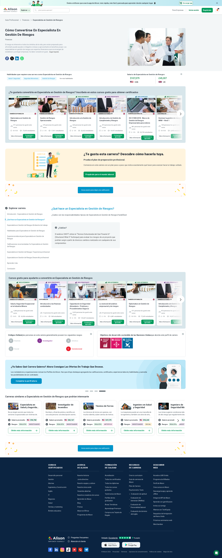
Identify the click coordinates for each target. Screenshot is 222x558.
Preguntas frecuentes (79, 537)
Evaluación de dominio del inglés (139, 512)
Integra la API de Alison (161, 498)
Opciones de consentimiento (138, 552)
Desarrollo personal (55, 475)
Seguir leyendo (54, 52)
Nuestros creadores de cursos (88, 495)
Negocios (51, 499)
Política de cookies (155, 552)
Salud (50, 503)
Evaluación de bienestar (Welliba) (137, 499)
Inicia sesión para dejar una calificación (95, 190)
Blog (79, 503)
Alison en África (83, 511)
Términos (124, 552)
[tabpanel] (95, 374)
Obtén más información (21, 430)
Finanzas (25, 20)
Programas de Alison (85, 515)
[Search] (35, 10)
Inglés (50, 491)
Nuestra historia (83, 475)
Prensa (80, 507)
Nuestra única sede (84, 487)
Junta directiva (82, 479)
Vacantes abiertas (84, 491)
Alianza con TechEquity (161, 510)
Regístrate (207, 10)
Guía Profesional (12, 20)
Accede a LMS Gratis (160, 475)
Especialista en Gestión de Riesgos (48, 20)
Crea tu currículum (135, 475)
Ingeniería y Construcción (57, 487)
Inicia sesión (194, 10)
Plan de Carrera (134, 486)
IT (49, 495)
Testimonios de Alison (113, 494)
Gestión (51, 479)
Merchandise (158, 524)
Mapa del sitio (167, 552)
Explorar (24, 10)
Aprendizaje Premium (113, 508)
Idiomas (51, 483)
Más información (16, 136)
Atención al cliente (78, 541)
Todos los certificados (113, 479)
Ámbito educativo (54, 511)
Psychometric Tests (136, 490)
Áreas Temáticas (111, 504)
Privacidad (116, 552)
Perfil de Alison (158, 483)
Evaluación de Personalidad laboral (138, 506)
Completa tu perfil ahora (26, 381)
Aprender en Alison (84, 499)
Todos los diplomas (112, 483)
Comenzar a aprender (29, 136)
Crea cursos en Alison (161, 487)
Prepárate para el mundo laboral (99, 174)
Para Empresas (177, 10)
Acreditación (109, 475)
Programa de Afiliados (161, 479)
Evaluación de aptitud (139, 494)
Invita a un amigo (159, 506)
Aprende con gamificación (162, 502)
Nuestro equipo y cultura (86, 483)
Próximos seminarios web (162, 520)
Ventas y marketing (55, 507)
